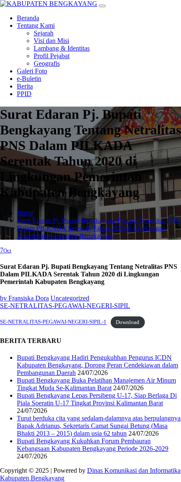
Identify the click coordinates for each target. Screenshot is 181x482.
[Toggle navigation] (102, 6)
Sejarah (43, 33)
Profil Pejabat (51, 55)
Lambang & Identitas (62, 48)
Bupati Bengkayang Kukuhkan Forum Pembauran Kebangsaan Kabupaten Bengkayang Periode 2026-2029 (92, 444)
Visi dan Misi (51, 40)
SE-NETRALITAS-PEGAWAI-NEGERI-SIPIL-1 (53, 322)
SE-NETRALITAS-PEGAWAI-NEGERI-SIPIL (65, 305)
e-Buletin (29, 78)
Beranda (28, 17)
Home (25, 213)
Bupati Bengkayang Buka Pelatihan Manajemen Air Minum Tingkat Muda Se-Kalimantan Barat (96, 384)
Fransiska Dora (24, 298)
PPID (24, 93)
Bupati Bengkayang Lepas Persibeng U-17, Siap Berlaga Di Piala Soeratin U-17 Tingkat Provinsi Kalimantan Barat (97, 399)
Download (127, 322)
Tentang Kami (36, 25)
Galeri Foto (32, 71)
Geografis (47, 63)
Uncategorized (70, 298)
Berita (25, 86)
